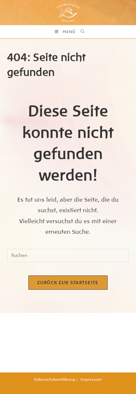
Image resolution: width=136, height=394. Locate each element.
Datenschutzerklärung (54, 379)
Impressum (91, 379)
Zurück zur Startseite (67, 282)
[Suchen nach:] (81, 31)
